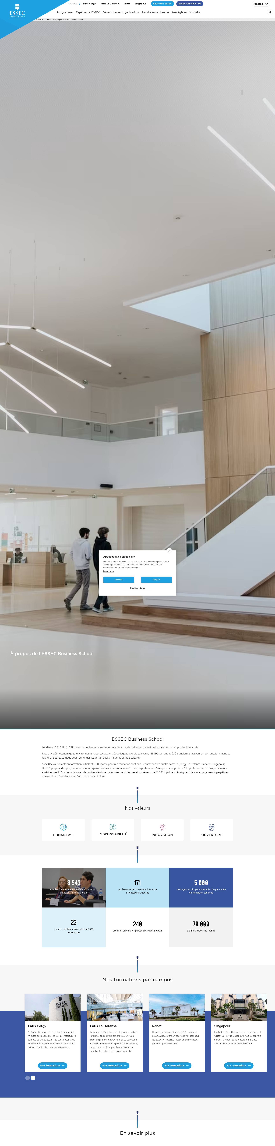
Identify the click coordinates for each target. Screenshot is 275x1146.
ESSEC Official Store (189, 3)
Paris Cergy (89, 3)
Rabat (126, 3)
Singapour (140, 3)
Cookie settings (137, 588)
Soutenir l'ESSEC (162, 3)
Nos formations (50, 1065)
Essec (49, 20)
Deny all (156, 580)
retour (40, 20)
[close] (169, 550)
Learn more (108, 571)
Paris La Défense (109, 3)
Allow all (119, 580)
